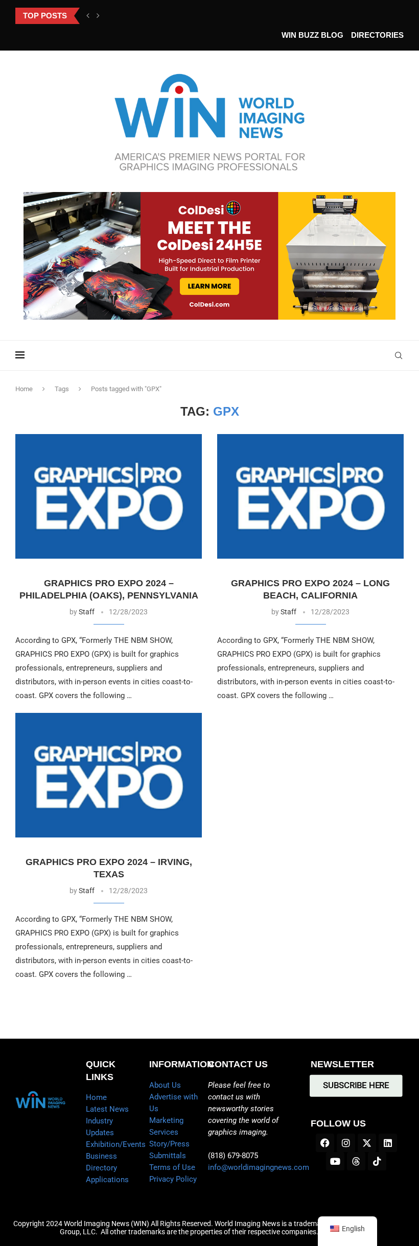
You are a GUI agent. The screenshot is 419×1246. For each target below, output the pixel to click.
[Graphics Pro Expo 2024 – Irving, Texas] (108, 775)
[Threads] (356, 1161)
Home (24, 389)
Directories (377, 35)
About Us (165, 1085)
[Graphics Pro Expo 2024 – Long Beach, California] (310, 496)
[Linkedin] (388, 1143)
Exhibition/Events (116, 1144)
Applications (107, 1179)
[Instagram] (346, 1143)
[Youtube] (335, 1161)
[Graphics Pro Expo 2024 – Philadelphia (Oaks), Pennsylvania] (108, 496)
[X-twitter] (367, 1143)
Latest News (107, 1109)
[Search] (398, 355)
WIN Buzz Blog (312, 35)
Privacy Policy (173, 1179)
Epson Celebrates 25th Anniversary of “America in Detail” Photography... (177, 15)
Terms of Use (172, 1167)
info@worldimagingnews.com (258, 1167)
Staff (87, 612)
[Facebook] (325, 1143)
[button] (88, 16)
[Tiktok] (377, 1161)
